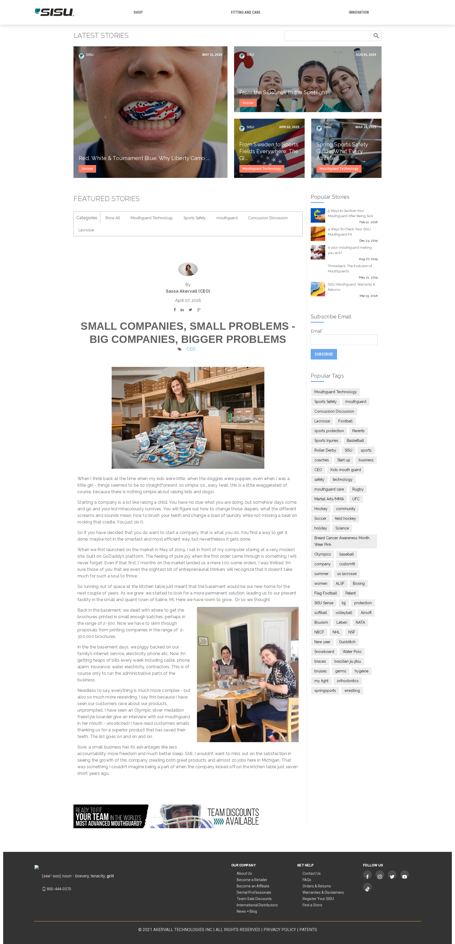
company (322, 564)
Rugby (358, 489)
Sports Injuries (326, 440)
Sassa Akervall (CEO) (188, 291)
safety (319, 479)
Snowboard (324, 652)
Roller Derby (325, 450)
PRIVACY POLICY (280, 929)
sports (366, 450)
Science (342, 528)
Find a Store (312, 905)
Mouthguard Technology (262, 169)
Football (345, 421)
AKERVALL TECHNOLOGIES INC (182, 929)
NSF (351, 632)
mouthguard (227, 218)
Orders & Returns (317, 886)
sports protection (329, 431)
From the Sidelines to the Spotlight (283, 92)
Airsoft (366, 613)
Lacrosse (86, 230)
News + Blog (247, 911)
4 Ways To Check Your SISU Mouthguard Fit (349, 231)
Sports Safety (195, 218)
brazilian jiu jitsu (347, 661)
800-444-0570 (59, 889)
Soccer (87, 169)
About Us (244, 873)
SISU (89, 55)
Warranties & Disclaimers (323, 892)
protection (363, 603)
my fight (321, 681)
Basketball (355, 440)
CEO (191, 349)
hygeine (361, 671)
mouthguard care (329, 489)
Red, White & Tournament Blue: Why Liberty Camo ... (144, 158)
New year (322, 642)
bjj (344, 603)
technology (343, 479)
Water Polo (352, 652)
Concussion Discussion (268, 218)
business (366, 460)
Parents (358, 431)
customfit (347, 564)
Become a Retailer (252, 880)
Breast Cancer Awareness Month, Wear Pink (342, 541)
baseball (346, 554)
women (320, 583)
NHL (336, 632)
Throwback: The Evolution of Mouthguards (350, 268)
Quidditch (347, 642)
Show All (112, 218)
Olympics (322, 554)
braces (320, 661)
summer (321, 574)
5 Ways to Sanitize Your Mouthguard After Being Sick (350, 213)
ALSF (340, 583)
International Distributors (257, 905)
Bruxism (321, 622)
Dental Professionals (254, 892)
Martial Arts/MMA (329, 499)
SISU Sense (323, 603)
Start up (343, 460)
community (345, 509)
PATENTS (308, 929)
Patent (350, 593)
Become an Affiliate (253, 886)
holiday (320, 528)
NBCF (319, 632)
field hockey (345, 518)
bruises (320, 671)
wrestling (352, 690)
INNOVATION (359, 12)
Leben (342, 622)
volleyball (343, 613)
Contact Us (312, 873)
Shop (137, 12)
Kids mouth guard (345, 470)
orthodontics (348, 681)
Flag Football (325, 593)
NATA (360, 622)
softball (320, 613)
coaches (321, 460)
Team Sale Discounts (254, 899)
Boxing (359, 583)
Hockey (321, 509)
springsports (325, 690)
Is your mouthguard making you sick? (350, 250)
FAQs (307, 880)
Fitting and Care (245, 12)
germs (340, 671)
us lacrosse (347, 574)
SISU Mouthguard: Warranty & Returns (351, 287)
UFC (356, 499)
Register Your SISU (318, 899)
